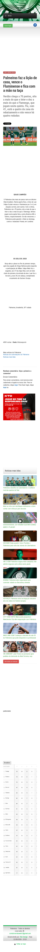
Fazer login (8, 25)
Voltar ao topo (21, 944)
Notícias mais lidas (9, 357)
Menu (10, 16)
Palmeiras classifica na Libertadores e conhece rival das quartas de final (19, 489)
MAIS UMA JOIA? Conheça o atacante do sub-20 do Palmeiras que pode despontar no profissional (19, 636)
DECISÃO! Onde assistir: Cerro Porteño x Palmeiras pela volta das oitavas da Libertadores (19, 544)
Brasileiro (7, 763)
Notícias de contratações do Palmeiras (16, 355)
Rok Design (24, 937)
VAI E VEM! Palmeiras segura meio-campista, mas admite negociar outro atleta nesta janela (19, 563)
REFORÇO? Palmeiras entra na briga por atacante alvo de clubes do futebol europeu (19, 600)
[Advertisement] (21, 2)
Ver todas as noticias (11, 661)
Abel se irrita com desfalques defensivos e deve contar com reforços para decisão (19, 507)
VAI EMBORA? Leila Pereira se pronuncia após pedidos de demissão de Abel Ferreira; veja (18, 655)
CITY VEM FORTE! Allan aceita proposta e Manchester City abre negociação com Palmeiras (19, 618)
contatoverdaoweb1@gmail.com (20, 933)
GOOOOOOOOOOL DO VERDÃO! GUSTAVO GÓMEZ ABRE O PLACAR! (19, 526)
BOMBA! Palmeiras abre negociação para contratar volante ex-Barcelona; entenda (17, 581)
